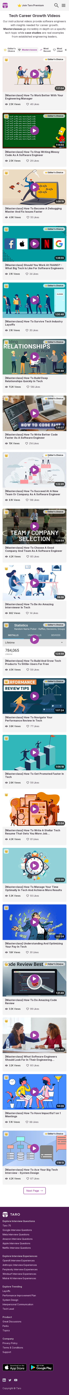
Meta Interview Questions (16, 1234)
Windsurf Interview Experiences (19, 1274)
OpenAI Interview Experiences (19, 1260)
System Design (10, 1300)
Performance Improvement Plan (19, 1295)
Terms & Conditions (13, 1347)
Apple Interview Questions (16, 1243)
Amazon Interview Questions (18, 1239)
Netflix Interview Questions (17, 1247)
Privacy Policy (10, 1343)
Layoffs (6, 1291)
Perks (6, 1326)
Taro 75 (7, 1225)
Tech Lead (8, 1308)
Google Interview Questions (17, 1230)
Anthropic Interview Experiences (20, 1265)
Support (7, 1352)
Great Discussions (12, 1321)
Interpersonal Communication (18, 1304)
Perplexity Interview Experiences (20, 1269)
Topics (6, 1330)
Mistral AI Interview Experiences (19, 1278)
